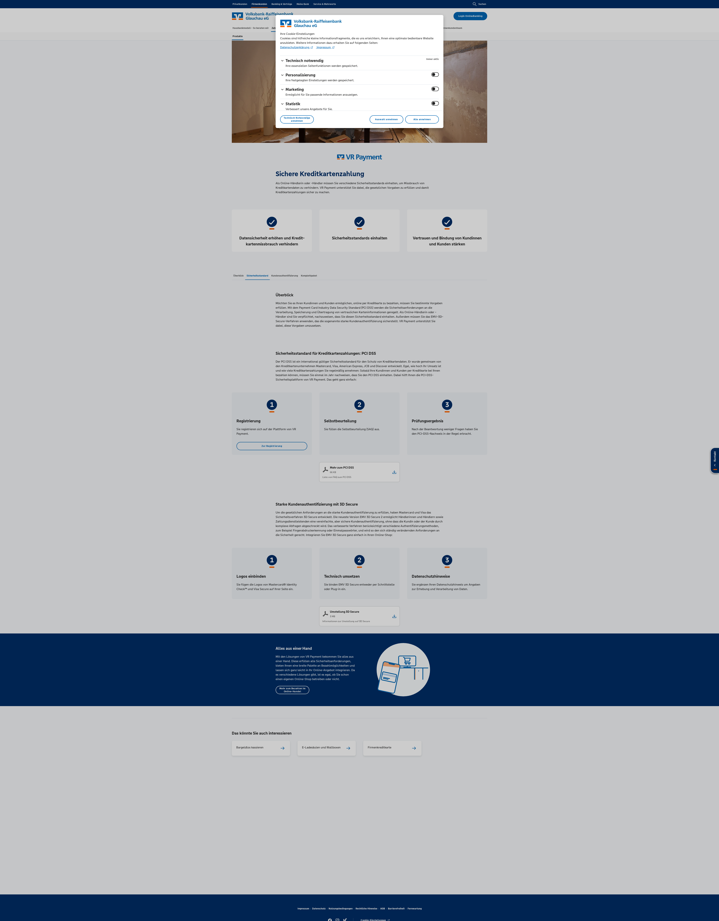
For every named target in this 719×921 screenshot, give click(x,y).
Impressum (324, 47)
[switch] (435, 74)
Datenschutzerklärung (295, 47)
